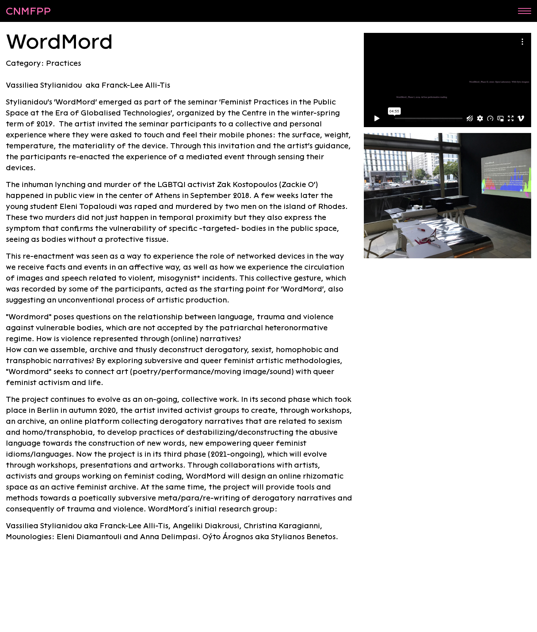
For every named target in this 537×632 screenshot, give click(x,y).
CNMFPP (28, 11)
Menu (524, 11)
